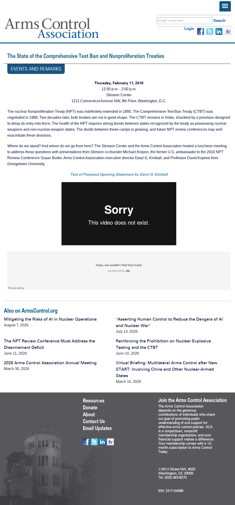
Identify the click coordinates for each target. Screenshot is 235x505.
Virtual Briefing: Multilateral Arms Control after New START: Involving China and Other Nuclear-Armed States (166, 369)
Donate (90, 407)
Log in (189, 28)
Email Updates (97, 428)
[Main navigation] (225, 6)
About (89, 414)
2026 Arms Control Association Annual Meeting (50, 362)
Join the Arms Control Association (192, 400)
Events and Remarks (36, 69)
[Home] (58, 28)
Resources (93, 400)
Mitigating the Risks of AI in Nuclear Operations (50, 319)
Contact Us (94, 421)
